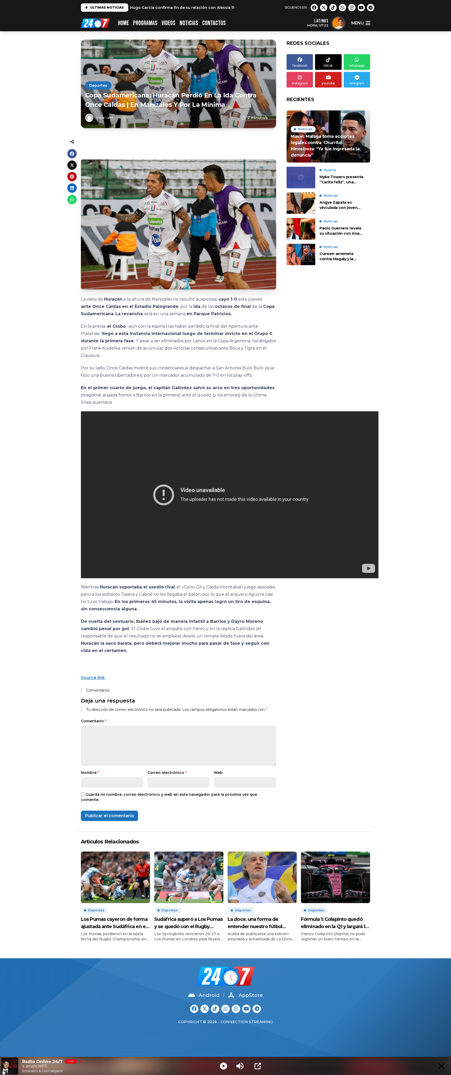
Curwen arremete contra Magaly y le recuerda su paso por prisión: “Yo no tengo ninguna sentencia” (339, 257)
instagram (300, 83)
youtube (328, 83)
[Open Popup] (257, 1066)
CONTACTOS (214, 23)
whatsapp (356, 65)
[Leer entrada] (328, 136)
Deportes (98, 85)
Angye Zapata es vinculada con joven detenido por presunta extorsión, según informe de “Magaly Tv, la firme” (341, 205)
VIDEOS (168, 23)
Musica (330, 170)
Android (209, 995)
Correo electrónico (167, 772)
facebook (300, 65)
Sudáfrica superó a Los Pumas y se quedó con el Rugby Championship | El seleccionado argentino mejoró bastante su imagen (188, 923)
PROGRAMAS (145, 23)
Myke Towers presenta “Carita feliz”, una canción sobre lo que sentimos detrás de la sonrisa (341, 180)
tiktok (328, 65)
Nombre (90, 772)
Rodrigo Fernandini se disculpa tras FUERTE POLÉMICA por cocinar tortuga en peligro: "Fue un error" (228, 7)
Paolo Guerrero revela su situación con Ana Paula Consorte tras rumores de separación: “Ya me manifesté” (341, 231)
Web (218, 772)
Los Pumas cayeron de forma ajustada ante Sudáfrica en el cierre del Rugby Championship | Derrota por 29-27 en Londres (114, 923)
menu (357, 23)
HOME (123, 23)
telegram (356, 83)
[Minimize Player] (441, 1066)
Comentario (93, 721)
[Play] (223, 1066)
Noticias (189, 23)
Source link (93, 677)
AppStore (251, 995)
